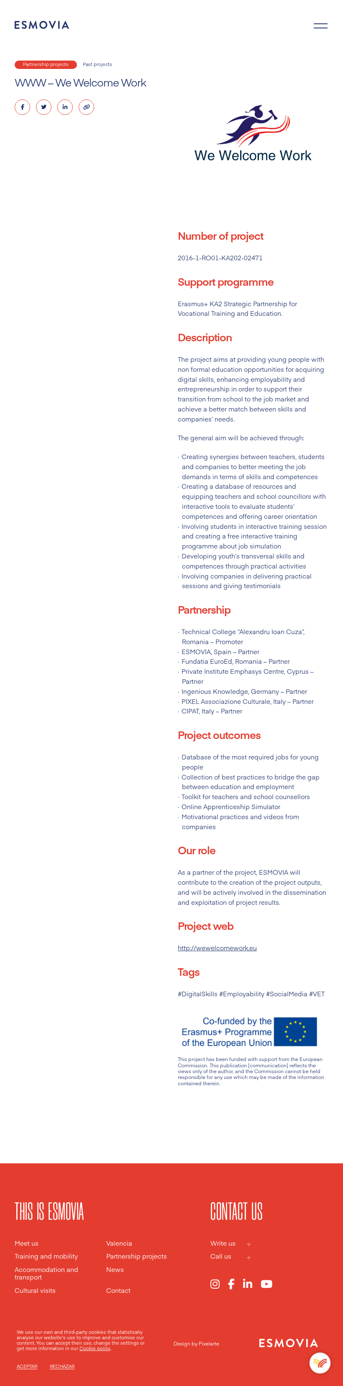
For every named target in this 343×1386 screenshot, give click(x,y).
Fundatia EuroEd (207, 661)
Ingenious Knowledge (215, 691)
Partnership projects (46, 64)
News (115, 1270)
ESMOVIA (196, 651)
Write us (222, 1243)
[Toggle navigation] (321, 25)
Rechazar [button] (62, 1366)
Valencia (119, 1243)
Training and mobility (46, 1256)
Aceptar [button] (27, 1366)
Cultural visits (35, 1291)
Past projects (97, 64)
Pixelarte (209, 1343)
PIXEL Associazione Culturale (226, 701)
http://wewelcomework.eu (217, 947)
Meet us (26, 1243)
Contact (118, 1291)
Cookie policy (94, 1348)
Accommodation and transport (46, 1273)
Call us (220, 1256)
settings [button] (129, 1343)
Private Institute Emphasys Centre (233, 671)
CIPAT (190, 710)
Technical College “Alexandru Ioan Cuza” (242, 631)
